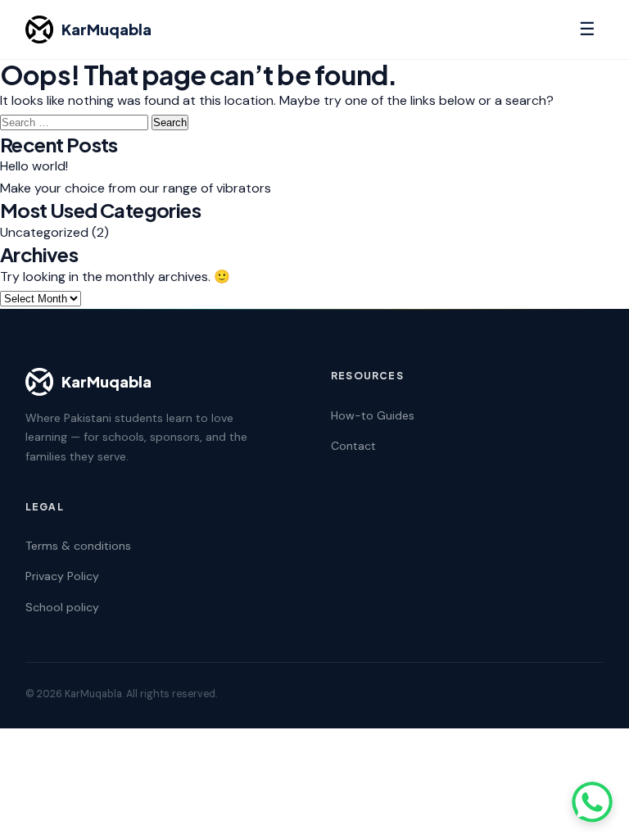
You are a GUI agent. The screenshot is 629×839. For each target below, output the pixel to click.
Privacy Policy (62, 576)
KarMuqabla (106, 29)
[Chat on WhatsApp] (592, 802)
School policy (62, 607)
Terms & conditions (78, 545)
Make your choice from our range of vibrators (135, 188)
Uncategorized (44, 232)
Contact (353, 445)
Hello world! (34, 166)
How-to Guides (372, 415)
